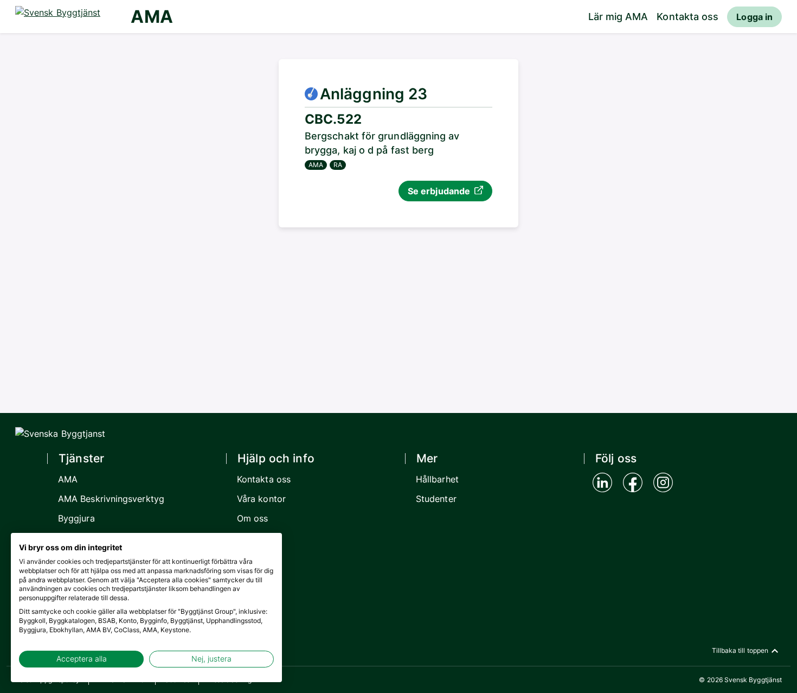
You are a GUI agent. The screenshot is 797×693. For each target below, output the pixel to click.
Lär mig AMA (618, 16)
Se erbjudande (439, 191)
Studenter (436, 498)
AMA (151, 16)
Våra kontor (261, 498)
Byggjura (76, 518)
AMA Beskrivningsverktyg (111, 498)
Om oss (252, 518)
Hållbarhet (437, 479)
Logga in (754, 16)
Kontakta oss (687, 16)
